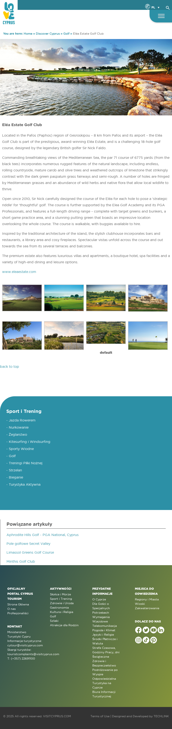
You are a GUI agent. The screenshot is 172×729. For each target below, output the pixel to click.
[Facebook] (138, 630)
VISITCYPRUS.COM (57, 716)
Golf (66, 33)
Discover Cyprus (48, 33)
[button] (168, 7)
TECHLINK (161, 716)
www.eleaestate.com (19, 272)
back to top (9, 366)
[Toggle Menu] (161, 16)
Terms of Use (99, 716)
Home (28, 33)
